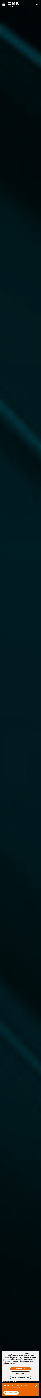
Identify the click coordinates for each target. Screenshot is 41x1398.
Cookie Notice (9, 1363)
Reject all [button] (20, 1373)
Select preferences (20, 1378)
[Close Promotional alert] (36, 1386)
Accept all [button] (20, 1369)
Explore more (11, 1393)
